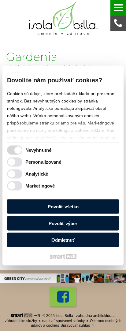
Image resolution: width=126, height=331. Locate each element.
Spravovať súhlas (75, 325)
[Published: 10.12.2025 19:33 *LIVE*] (37, 316)
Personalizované (43, 161)
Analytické (36, 173)
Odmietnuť (63, 240)
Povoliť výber (63, 223)
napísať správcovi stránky (63, 321)
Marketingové (40, 185)
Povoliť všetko (63, 206)
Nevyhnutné (38, 149)
